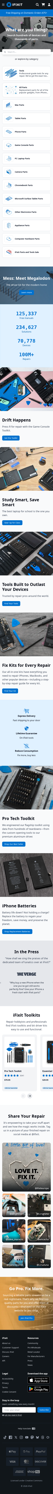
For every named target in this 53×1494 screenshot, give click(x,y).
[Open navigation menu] (3, 4)
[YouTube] (26, 1437)
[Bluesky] (37, 1437)
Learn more (26, 292)
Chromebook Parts (24, 185)
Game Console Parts (24, 145)
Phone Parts (20, 131)
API (3, 1360)
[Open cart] (43, 4)
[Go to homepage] (16, 4)
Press (30, 1360)
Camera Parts (21, 172)
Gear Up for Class (12, 522)
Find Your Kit (10, 691)
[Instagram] (21, 1437)
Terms (5, 1387)
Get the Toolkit (10, 438)
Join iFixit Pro (26, 1318)
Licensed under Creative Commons (26, 1480)
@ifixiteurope (42, 1188)
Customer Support (10, 1347)
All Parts (23, 87)
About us (6, 1343)
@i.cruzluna (43, 1213)
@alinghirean (16, 1213)
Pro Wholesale (34, 1347)
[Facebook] (10, 1437)
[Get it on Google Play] (39, 1389)
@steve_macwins (14, 1239)
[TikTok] (5, 1437)
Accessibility (7, 1378)
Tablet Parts (20, 118)
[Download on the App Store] (39, 1380)
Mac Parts (19, 105)
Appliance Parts (22, 225)
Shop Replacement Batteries (17, 931)
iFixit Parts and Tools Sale (27, 252)
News (30, 1365)
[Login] (49, 4)
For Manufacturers (36, 1356)
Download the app (38, 1373)
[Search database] (37, 4)
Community (33, 1343)
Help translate (24, 1428)
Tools (21, 70)
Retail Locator (34, 1352)
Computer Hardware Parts (27, 238)
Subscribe (44, 1410)
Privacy (5, 1383)
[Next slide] (29, 1095)
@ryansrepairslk (15, 1264)
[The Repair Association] (48, 1437)
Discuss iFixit (8, 1352)
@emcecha (43, 1239)
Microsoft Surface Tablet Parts (29, 198)
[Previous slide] (23, 1095)
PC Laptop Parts (22, 158)
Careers (5, 1356)
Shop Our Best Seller (13, 844)
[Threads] (42, 1437)
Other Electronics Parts (25, 212)
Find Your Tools (11, 603)
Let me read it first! (13, 1415)
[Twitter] (16, 1437)
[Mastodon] (32, 1437)
